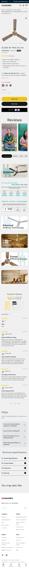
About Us (18, 540)
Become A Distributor (7, 547)
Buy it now (14, 104)
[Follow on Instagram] (6, 555)
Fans (3, 522)
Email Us (4, 540)
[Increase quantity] (9, 92)
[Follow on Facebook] (3, 555)
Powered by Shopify (14, 560)
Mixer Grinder (5, 525)
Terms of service (21, 561)
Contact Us (19, 547)
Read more (5, 78)
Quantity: (4, 89)
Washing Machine (6, 519)
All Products (9, 10)
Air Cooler (4, 527)
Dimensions (6, 468)
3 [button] (15, 403)
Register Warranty (6, 550)
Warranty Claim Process (6, 543)
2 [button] (12, 403)
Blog (17, 550)
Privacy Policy (19, 527)
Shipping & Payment (21, 517)
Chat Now (4, 537)
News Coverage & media (20, 543)
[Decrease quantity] (3, 92)
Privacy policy (12, 561)
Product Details (7, 463)
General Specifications (9, 458)
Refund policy (5, 561)
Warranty (5, 473)
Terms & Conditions (21, 519)
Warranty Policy (20, 529)
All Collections (20, 537)
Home (3, 10)
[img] (5, 318)
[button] (5, 56)
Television (4, 517)
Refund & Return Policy (20, 523)
